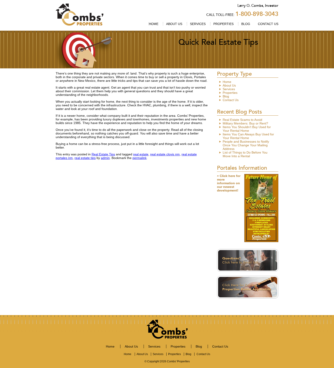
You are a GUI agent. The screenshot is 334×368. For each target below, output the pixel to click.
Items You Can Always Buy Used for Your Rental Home (248, 136)
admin (105, 158)
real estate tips (85, 158)
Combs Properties (79, 14)
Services (198, 24)
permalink (139, 158)
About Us (174, 24)
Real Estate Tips (103, 154)
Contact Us (268, 24)
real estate (140, 154)
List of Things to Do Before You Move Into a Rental (245, 154)
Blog (245, 24)
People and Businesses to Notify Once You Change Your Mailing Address (246, 145)
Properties (223, 24)
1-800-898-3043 (256, 13)
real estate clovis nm (165, 154)
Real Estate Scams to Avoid (242, 120)
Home (153, 24)
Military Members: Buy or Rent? (245, 123)
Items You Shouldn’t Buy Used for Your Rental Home (247, 128)
